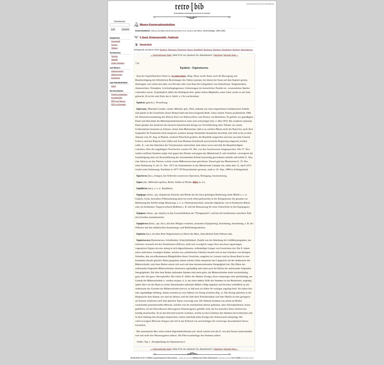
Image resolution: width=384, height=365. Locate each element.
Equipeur (217, 50)
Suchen (114, 45)
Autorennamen (117, 71)
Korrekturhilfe (116, 98)
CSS (252, 358)
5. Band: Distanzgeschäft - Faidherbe (159, 37)
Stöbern (114, 48)
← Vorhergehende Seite (160, 55)
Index (113, 86)
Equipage (208, 50)
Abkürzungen (116, 75)
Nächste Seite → (231, 55)
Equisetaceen (247, 50)
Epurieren (182, 50)
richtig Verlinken (117, 63)
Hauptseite (115, 41)
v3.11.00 (188, 358)
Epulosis (163, 50)
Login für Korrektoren (265, 4)
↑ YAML (181, 358)
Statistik (114, 60)
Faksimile (218, 55)
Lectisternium (178, 76)
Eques (190, 50)
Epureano (172, 50)
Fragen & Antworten (119, 95)
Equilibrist (198, 50)
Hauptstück (146, 44)
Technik (114, 56)
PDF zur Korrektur (118, 105)
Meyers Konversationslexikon (157, 24)
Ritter (195, 182)
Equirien (236, 50)
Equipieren (227, 50)
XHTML (245, 358)
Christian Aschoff (224, 358)
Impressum (251, 4)
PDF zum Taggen (118, 101)
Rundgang (115, 78)
